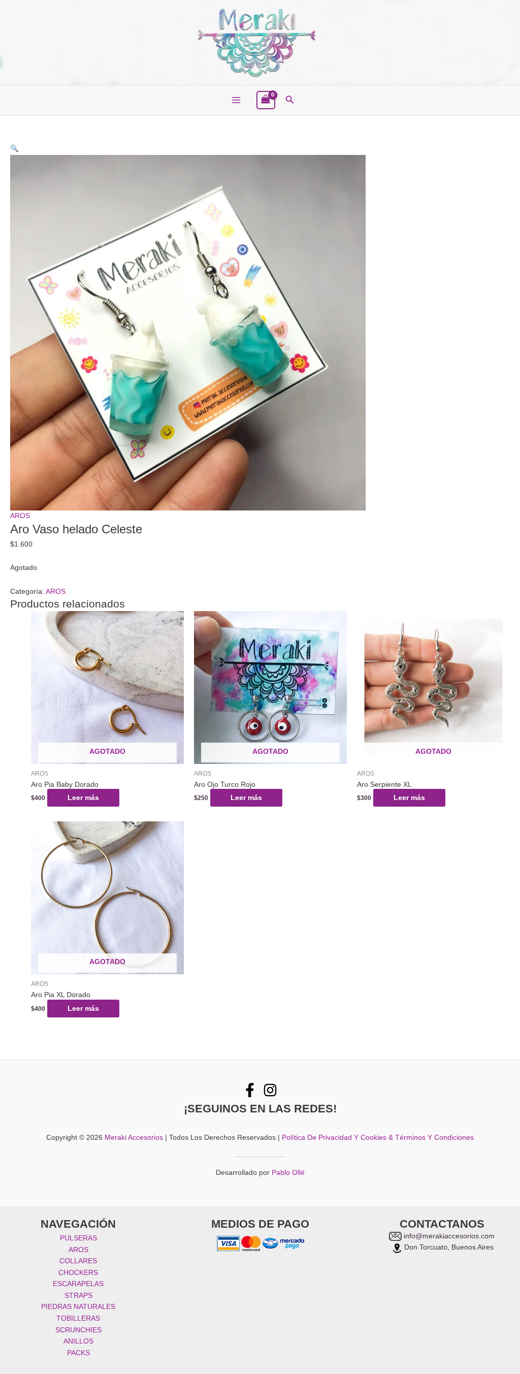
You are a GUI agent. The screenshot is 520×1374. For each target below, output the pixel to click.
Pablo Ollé (288, 1172)
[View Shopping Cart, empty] (265, 100)
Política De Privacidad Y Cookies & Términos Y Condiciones (378, 1137)
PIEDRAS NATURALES (78, 1307)
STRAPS (78, 1295)
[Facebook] (250, 1090)
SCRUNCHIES (78, 1330)
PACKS (78, 1353)
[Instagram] (270, 1090)
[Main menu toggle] (235, 100)
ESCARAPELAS (78, 1284)
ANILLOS (78, 1341)
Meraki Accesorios (134, 1137)
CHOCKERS (78, 1272)
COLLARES (78, 1261)
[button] (290, 100)
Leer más (83, 798)
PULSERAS (78, 1238)
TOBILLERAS (78, 1318)
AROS (20, 516)
